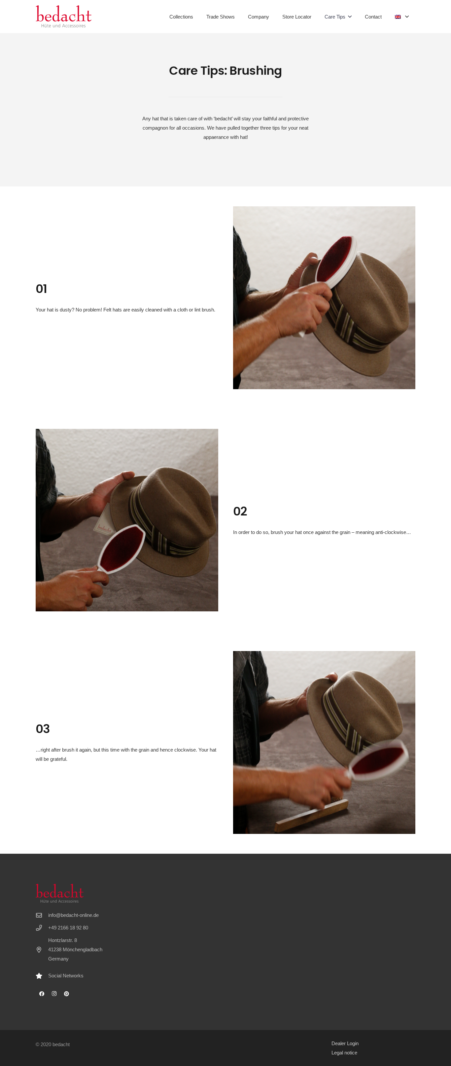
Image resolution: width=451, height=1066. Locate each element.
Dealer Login (345, 1043)
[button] (350, 17)
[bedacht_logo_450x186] (63, 16)
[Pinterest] (66, 994)
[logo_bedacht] (92, 893)
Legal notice (344, 1052)
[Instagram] (54, 994)
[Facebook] (42, 994)
